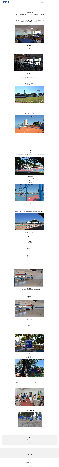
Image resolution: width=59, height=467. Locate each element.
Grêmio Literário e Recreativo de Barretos (29, 460)
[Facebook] (29, 466)
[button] (29, 34)
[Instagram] (30, 466)
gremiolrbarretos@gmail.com (29, 461)
